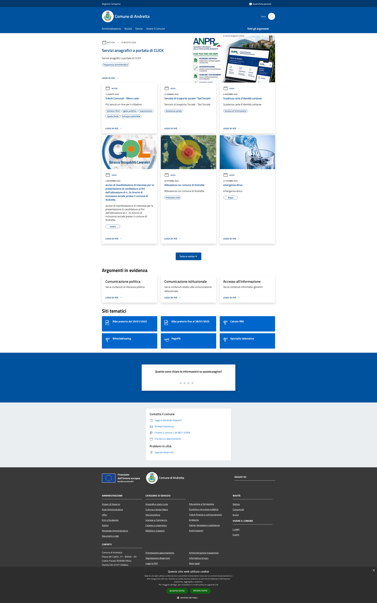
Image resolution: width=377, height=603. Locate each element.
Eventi (236, 534)
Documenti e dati (110, 536)
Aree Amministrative (112, 509)
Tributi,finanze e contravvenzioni (205, 514)
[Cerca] (271, 16)
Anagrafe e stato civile (156, 504)
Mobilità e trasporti (155, 530)
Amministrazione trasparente (204, 553)
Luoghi (236, 529)
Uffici (104, 515)
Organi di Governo (111, 504)
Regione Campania (111, 4)
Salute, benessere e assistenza (204, 525)
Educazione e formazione (201, 504)
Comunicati (238, 509)
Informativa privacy (199, 558)
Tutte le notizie (187, 256)
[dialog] (188, 585)
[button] (188, 597)
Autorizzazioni (196, 530)
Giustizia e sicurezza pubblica (203, 509)
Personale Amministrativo (115, 530)
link (216, 584)
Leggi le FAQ (151, 563)
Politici (105, 525)
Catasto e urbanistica (156, 525)
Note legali (194, 563)
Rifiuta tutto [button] (200, 590)
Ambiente (194, 520)
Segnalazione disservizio (157, 558)
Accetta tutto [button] (177, 591)
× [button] (374, 570)
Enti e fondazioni (110, 520)
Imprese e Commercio (156, 520)
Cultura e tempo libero (156, 509)
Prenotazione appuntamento (159, 553)
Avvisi (173, 88)
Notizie (111, 42)
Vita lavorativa (152, 515)
